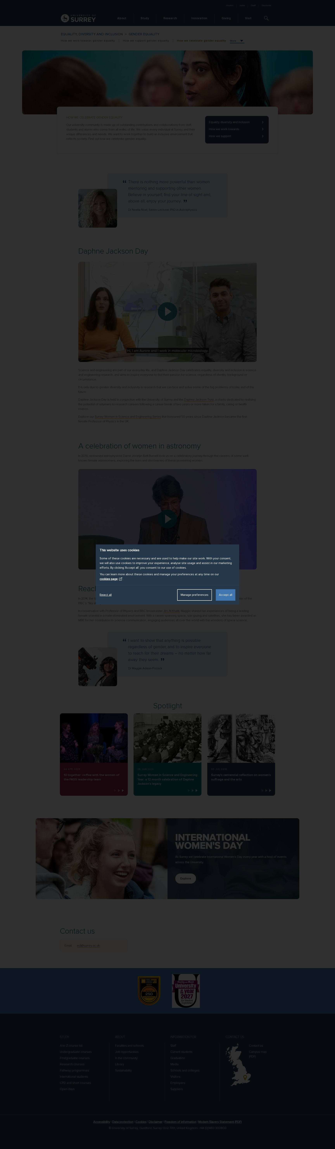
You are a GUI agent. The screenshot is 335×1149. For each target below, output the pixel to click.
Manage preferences (194, 595)
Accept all (225, 595)
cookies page (109, 579)
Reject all (106, 595)
